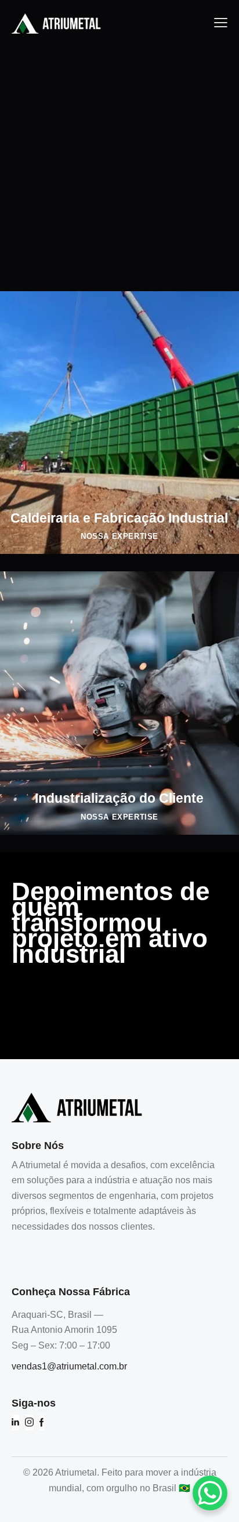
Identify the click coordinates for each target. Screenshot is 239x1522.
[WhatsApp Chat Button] (210, 1493)
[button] (220, 22)
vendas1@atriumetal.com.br (69, 1366)
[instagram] (29, 1422)
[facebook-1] (41, 1422)
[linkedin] (15, 1422)
